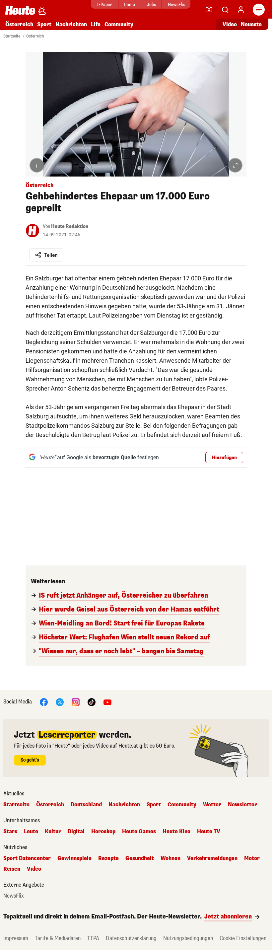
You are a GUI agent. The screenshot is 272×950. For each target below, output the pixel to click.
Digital (76, 831)
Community (118, 24)
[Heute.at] (20, 10)
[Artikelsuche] (225, 10)
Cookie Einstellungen (243, 938)
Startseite (11, 36)
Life (96, 24)
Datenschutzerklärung (131, 938)
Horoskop (103, 831)
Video (230, 24)
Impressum (15, 938)
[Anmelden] (241, 10)
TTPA (93, 938)
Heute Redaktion (69, 226)
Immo (129, 4)
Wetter (212, 804)
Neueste (251, 24)
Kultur (53, 831)
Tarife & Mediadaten (58, 938)
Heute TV (208, 831)
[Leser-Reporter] (209, 10)
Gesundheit (139, 858)
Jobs (151, 4)
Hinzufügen (224, 458)
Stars (10, 831)
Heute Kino (176, 831)
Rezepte (108, 858)
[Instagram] (76, 701)
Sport (44, 24)
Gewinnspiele (74, 858)
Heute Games (139, 831)
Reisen (11, 869)
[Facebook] (44, 701)
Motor (252, 858)
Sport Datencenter (27, 858)
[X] (60, 701)
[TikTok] (92, 701)
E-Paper (104, 4)
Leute (31, 831)
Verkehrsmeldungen (212, 858)
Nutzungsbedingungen (188, 938)
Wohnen (170, 858)
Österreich (19, 24)
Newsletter (242, 804)
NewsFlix (176, 4)
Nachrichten (124, 804)
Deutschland (86, 804)
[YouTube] (107, 701)
